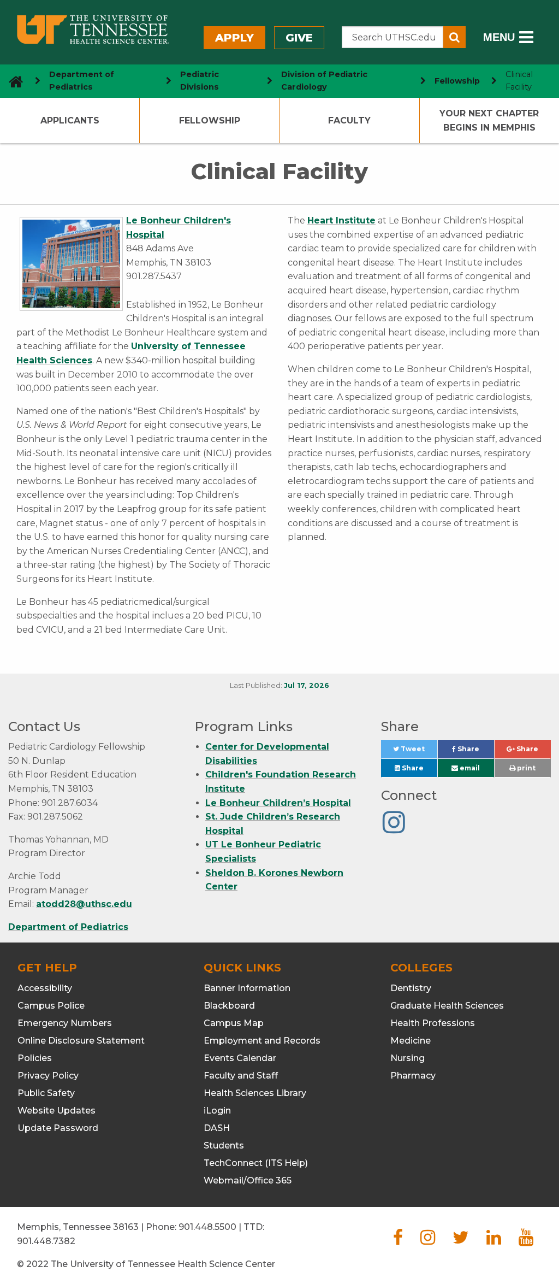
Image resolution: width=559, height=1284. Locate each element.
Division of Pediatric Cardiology (324, 80)
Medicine (410, 1040)
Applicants (69, 120)
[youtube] (526, 1240)
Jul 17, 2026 (306, 685)
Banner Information (247, 988)
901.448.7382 (46, 1241)
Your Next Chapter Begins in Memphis (489, 120)
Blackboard (229, 1005)
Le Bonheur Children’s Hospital (278, 803)
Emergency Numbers (64, 1023)
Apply (234, 37)
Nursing (407, 1058)
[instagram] (428, 1240)
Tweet (418, 751)
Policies (34, 1058)
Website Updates (56, 1110)
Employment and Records (262, 1040)
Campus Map (234, 1023)
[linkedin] (494, 1240)
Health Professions (432, 1023)
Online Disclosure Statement (81, 1040)
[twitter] (461, 1240)
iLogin (217, 1110)
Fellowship (457, 81)
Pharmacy (413, 1075)
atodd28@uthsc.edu (84, 904)
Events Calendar (240, 1058)
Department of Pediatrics (81, 80)
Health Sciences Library (255, 1093)
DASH (217, 1128)
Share (475, 751)
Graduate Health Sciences (447, 1005)
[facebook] (398, 1240)
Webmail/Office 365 (248, 1180)
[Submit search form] (454, 37)
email (469, 768)
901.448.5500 (207, 1227)
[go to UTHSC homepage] (11, 81)
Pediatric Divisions (199, 80)
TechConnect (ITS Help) (256, 1163)
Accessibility (44, 988)
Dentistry (410, 988)
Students (224, 1145)
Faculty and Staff (241, 1075)
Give (299, 37)
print (525, 768)
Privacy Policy (48, 1075)
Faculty (349, 120)
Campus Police (51, 1005)
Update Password (57, 1128)
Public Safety (46, 1093)
